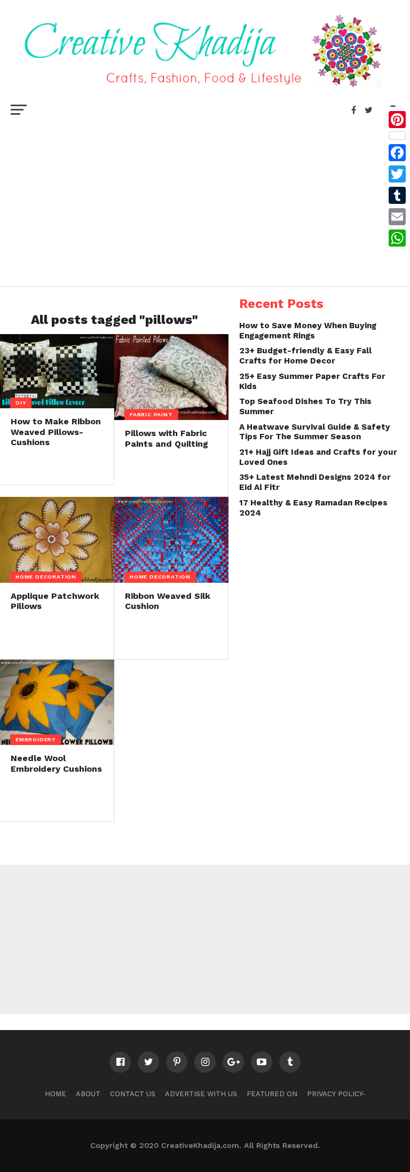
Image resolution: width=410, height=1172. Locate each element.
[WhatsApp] (397, 238)
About (88, 1094)
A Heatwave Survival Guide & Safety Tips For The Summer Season (314, 432)
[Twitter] (397, 174)
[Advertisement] (205, 200)
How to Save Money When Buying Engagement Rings (307, 330)
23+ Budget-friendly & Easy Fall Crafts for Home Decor (305, 356)
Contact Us (132, 1094)
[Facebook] (397, 152)
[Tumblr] (397, 195)
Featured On (272, 1094)
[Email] (397, 216)
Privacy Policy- (336, 1094)
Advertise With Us (201, 1094)
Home (55, 1094)
